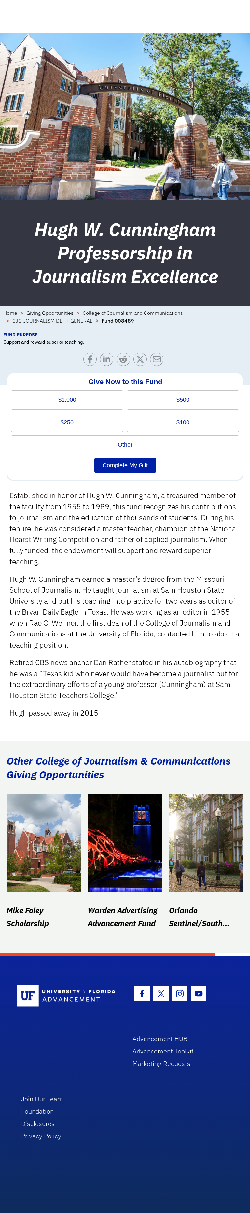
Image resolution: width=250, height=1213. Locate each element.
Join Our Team (42, 1098)
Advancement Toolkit (163, 1051)
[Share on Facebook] (91, 361)
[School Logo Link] (67, 996)
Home (10, 313)
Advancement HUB (160, 1038)
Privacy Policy (41, 1136)
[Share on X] (141, 361)
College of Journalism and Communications (133, 313)
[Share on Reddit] (125, 361)
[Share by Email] (158, 361)
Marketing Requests (161, 1063)
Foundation (37, 1111)
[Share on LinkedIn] (108, 361)
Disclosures (38, 1123)
